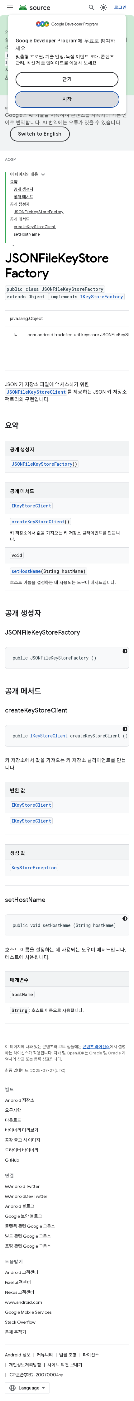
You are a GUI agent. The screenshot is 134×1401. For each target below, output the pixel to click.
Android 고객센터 (21, 1272)
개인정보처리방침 (25, 1364)
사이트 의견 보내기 (64, 1364)
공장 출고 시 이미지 (22, 1140)
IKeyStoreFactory (101, 297)
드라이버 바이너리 (21, 1150)
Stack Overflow (20, 1322)
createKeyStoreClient (38, 522)
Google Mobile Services (28, 1312)
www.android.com (23, 1302)
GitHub (12, 1160)
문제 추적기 (15, 1332)
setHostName (26, 571)
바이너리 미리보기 (21, 1130)
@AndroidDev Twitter (26, 1196)
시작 (67, 99)
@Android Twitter (22, 1186)
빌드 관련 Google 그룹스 (28, 1236)
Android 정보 (18, 1354)
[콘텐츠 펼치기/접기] (43, 174)
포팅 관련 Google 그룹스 (28, 1246)
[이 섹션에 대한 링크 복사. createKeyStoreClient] (73, 711)
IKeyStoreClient (31, 506)
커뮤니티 (45, 1354)
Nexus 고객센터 (19, 1292)
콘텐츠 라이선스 (96, 1046)
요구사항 (13, 1110)
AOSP (10, 159)
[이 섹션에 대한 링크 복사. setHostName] (51, 900)
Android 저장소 (19, 1100)
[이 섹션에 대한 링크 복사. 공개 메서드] (47, 692)
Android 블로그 (19, 1206)
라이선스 (91, 1354)
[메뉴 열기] (10, 7)
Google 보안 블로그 (23, 1216)
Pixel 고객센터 (18, 1282)
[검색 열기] (91, 7)
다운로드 (13, 1120)
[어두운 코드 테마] (125, 651)
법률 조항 (68, 1354)
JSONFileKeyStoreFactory (42, 464)
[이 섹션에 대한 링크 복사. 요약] (25, 426)
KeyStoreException (34, 868)
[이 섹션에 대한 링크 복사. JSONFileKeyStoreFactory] (86, 633)
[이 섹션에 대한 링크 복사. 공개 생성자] (47, 614)
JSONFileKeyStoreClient (36, 392)
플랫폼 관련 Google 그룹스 (30, 1226)
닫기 (67, 79)
